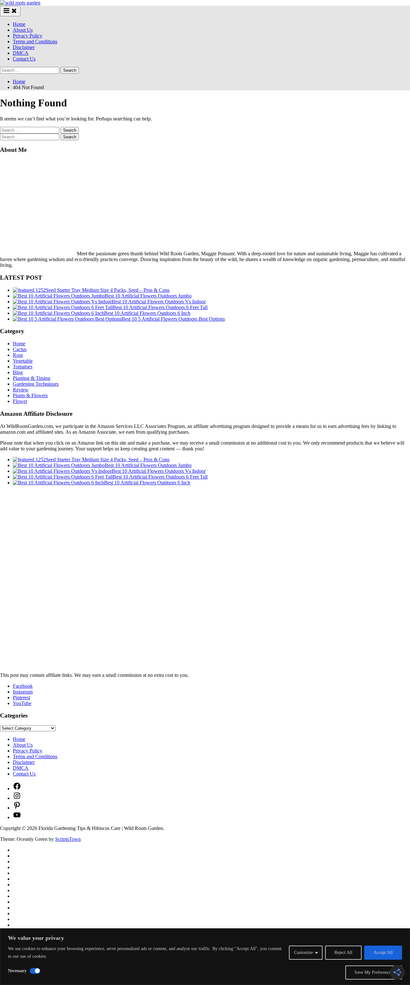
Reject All (343, 952)
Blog (18, 372)
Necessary (17, 970)
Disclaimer (24, 47)
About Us (23, 30)
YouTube (22, 703)
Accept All (383, 952)
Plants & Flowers (30, 395)
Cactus (20, 349)
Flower (20, 401)
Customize (303, 952)
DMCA (21, 53)
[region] (205, 956)
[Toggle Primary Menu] (10, 11)
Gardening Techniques (36, 384)
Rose (18, 355)
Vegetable (23, 361)
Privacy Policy (27, 35)
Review (21, 389)
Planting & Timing (31, 378)
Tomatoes (22, 366)
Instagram (23, 691)
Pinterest (21, 697)
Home (19, 24)
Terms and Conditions (35, 41)
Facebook (23, 686)
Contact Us (24, 59)
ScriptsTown (68, 839)
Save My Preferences (374, 972)
